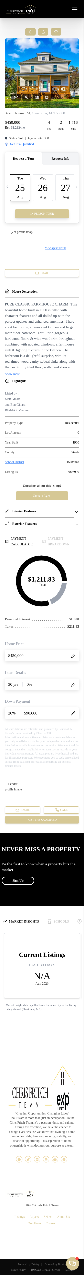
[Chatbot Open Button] (72, 1263)
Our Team (34, 1223)
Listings (19, 1216)
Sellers (48, 1216)
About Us (63, 1216)
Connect (51, 1223)
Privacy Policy (18, 1269)
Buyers (34, 1216)
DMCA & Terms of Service (45, 1269)
